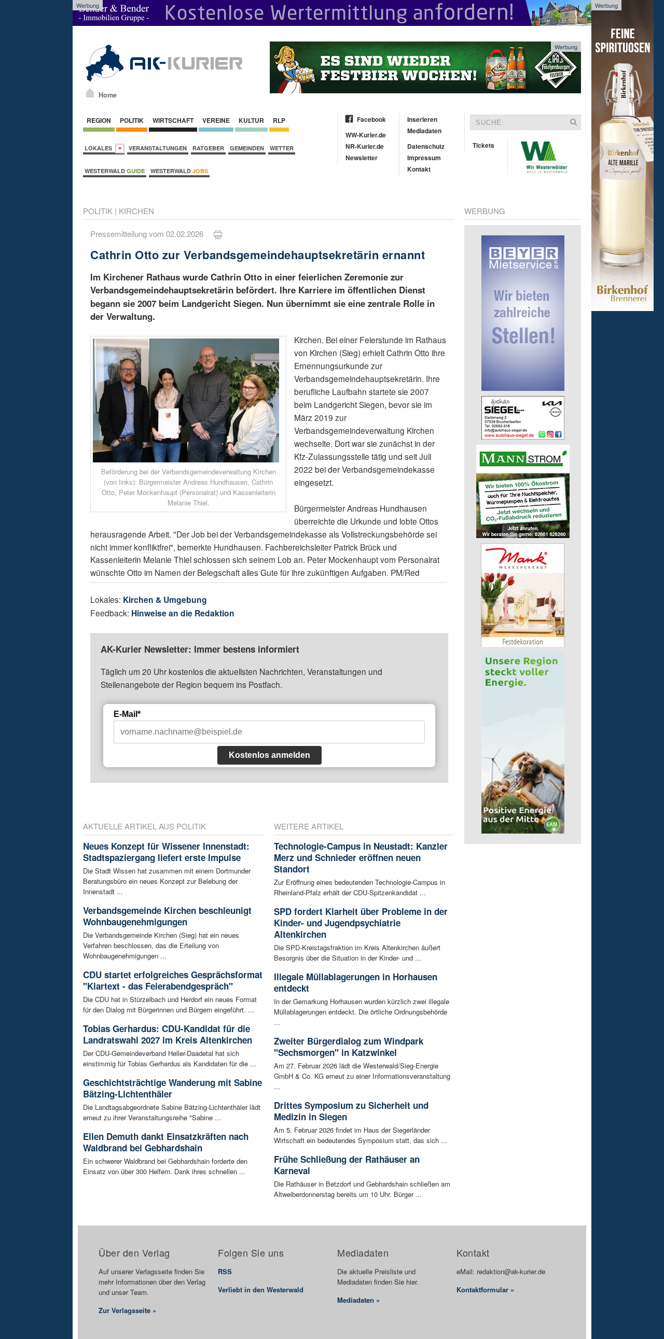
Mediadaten (424, 130)
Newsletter (361, 157)
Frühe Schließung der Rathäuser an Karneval (347, 1165)
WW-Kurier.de (365, 134)
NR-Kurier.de (364, 146)
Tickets (483, 145)
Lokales (100, 148)
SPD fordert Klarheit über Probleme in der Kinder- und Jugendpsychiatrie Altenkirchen (361, 922)
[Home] (90, 92)
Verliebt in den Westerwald (260, 1289)
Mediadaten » (358, 1300)
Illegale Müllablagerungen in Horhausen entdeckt (355, 982)
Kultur (251, 120)
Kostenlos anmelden (269, 755)
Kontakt (419, 169)
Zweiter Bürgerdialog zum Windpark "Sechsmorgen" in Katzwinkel (348, 1047)
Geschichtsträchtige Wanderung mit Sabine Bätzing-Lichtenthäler (172, 1088)
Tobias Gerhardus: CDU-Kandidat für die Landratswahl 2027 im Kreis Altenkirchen (167, 1034)
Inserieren (422, 119)
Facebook (371, 119)
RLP (279, 120)
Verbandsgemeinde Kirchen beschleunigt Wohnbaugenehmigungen (167, 916)
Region (99, 120)
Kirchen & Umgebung (165, 599)
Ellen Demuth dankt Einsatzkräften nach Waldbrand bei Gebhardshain (165, 1142)
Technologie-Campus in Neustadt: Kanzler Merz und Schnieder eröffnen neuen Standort (361, 857)
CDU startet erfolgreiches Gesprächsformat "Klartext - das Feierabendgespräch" (172, 980)
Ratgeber (208, 148)
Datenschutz (426, 146)
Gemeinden (247, 148)
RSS (225, 1271)
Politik (131, 120)
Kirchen (136, 210)
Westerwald (115, 171)
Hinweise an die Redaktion (182, 613)
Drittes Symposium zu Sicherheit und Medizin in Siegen (351, 1111)
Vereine (216, 120)
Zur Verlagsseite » (127, 1310)
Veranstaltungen (158, 148)
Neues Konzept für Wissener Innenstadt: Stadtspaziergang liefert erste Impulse (166, 852)
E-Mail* (127, 714)
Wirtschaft (173, 120)
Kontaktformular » (485, 1289)
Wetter (282, 148)
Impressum (424, 157)
